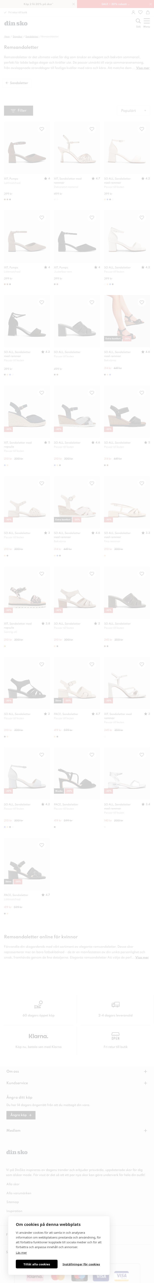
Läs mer (21, 1253)
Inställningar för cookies (81, 1264)
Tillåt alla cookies (36, 1264)
